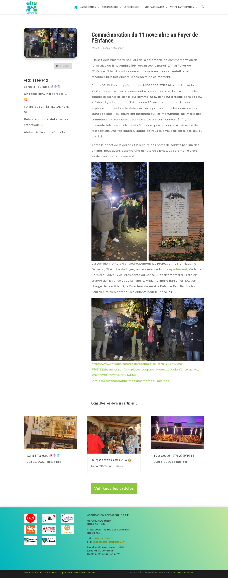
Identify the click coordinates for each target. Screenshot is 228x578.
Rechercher (63, 66)
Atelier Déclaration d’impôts (44, 132)
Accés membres (183, 572)
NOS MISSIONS (110, 7)
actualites (117, 48)
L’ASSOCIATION (88, 7)
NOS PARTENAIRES (155, 7)
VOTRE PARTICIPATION (182, 7)
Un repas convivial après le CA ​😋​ (111, 460)
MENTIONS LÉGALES (37, 572)
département (177, 269)
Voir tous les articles (114, 489)
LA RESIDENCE (131, 7)
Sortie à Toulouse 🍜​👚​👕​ (42, 86)
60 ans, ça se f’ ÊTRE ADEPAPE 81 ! (174, 455)
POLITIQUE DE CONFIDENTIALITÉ (73, 572)
